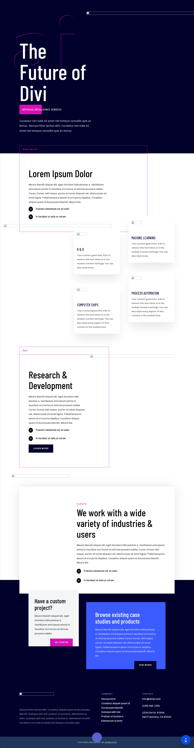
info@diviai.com (151, 699)
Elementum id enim (111, 721)
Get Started (61, 642)
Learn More (41, 448)
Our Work (145, 665)
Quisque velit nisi (110, 712)
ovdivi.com (111, 742)
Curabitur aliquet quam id (115, 703)
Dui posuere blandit (112, 707)
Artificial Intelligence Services (42, 109)
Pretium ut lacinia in (112, 716)
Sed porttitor (108, 699)
